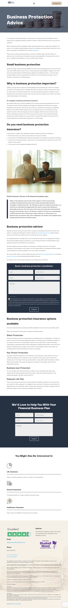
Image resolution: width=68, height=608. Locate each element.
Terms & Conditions (12, 555)
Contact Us (56, 3)
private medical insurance (47, 254)
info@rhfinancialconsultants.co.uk (16, 542)
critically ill (36, 50)
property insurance (12, 256)
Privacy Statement (12, 557)
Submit (34, 309)
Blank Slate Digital (16, 604)
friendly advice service (44, 233)
